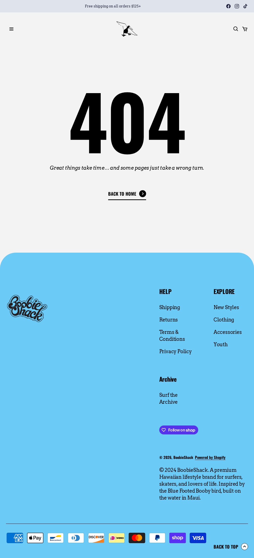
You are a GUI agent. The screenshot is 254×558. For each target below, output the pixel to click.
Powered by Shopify (210, 457)
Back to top (226, 546)
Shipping (169, 307)
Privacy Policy (175, 351)
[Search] (236, 29)
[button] (55, 29)
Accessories (228, 332)
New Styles (226, 307)
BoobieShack (183, 457)
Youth (221, 344)
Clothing (224, 320)
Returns (168, 320)
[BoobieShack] (127, 29)
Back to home (122, 193)
